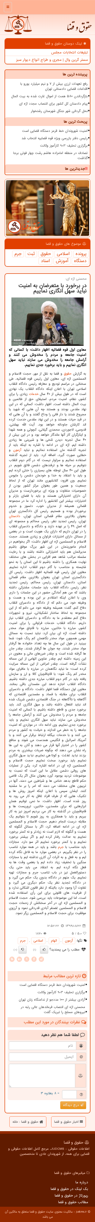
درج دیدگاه (71, 1105)
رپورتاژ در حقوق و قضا (71, 1195)
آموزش (62, 261)
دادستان (14, 516)
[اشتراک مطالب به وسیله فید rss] (12, 959)
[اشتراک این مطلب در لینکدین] (19, 959)
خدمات (34, 394)
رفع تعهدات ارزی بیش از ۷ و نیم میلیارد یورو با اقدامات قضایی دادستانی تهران (54, 86)
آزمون (17, 450)
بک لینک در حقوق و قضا (69, 1189)
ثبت (31, 254)
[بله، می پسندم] (44, 950)
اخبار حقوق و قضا (67, 1121)
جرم (18, 254)
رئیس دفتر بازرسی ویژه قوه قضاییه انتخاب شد (55, 138)
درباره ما (81, 1182)
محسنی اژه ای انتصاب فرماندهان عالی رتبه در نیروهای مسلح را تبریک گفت (53, 1010)
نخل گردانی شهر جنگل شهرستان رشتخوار (59, 111)
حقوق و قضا (79, 29)
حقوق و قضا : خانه (26, 1121)
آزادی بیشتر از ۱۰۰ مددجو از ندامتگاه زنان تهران (52, 999)
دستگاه (80, 261)
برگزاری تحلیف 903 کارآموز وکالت (64, 145)
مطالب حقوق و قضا (73, 1202)
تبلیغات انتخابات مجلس (69, 52)
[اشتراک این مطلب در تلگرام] (41, 959)
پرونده (80, 254)
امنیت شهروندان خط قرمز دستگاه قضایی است (55, 131)
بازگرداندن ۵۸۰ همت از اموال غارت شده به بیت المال (49, 96)
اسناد (45, 261)
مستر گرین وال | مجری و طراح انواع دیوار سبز (52, 60)
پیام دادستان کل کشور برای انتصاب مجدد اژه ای (53, 103)
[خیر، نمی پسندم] (22, 950)
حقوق (46, 254)
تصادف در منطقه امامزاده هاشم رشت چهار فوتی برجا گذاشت (50, 156)
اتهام (54, 940)
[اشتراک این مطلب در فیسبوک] (34, 959)
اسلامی (63, 254)
